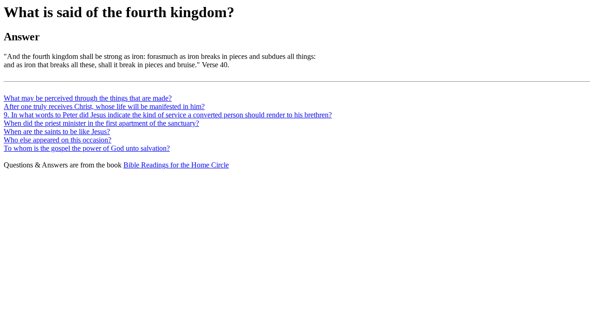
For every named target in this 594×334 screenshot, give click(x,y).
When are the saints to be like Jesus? (57, 131)
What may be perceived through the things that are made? (88, 98)
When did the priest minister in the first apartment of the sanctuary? (101, 123)
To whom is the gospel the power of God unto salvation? (87, 148)
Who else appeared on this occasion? (57, 140)
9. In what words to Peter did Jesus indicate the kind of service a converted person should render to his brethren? (168, 115)
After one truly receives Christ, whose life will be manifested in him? (104, 106)
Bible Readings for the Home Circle (176, 165)
